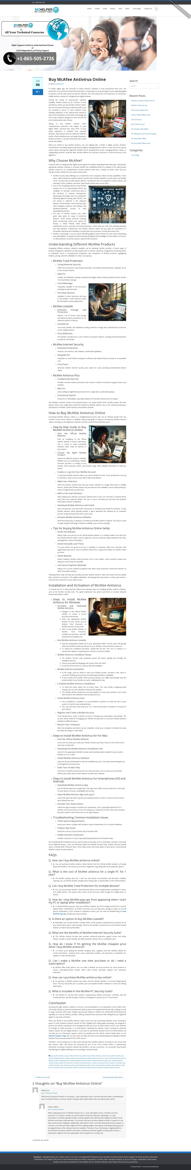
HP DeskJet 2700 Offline (139, 129)
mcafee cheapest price (61, 1061)
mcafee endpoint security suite (80, 1061)
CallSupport (60, 84)
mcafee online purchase (100, 1063)
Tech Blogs (137, 9)
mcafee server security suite (95, 1065)
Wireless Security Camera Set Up (143, 101)
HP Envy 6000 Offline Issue (140, 143)
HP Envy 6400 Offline (138, 138)
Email (105, 9)
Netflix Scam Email (42, 1077)
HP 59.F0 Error (136, 120)
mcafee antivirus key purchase (75, 1058)
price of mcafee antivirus (57, 1067)
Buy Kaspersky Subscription (114, 1077)
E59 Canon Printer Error (139, 110)
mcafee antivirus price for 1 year (97, 1058)
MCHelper (74, 1157)
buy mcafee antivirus (58, 1056)
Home (89, 9)
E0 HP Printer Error (138, 124)
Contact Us (148, 9)
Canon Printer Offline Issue (140, 115)
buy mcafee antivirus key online (76, 1056)
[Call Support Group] (47, 10)
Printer (97, 9)
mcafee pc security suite (117, 1063)
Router (112, 9)
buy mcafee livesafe (113, 1056)
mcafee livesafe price (65, 1063)
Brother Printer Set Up (139, 105)
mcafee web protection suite (115, 1065)
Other (127, 9)
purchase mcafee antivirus (87, 1067)
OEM (120, 9)
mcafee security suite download (74, 1065)
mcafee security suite (56, 1065)
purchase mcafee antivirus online (108, 1067)
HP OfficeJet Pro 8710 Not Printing (143, 134)
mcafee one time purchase (82, 1063)
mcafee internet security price (101, 1061)
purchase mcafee (72, 1067)
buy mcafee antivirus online (96, 1056)
